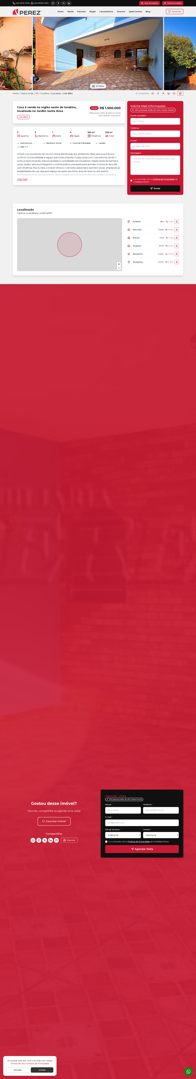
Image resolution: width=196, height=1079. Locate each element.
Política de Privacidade (164, 179)
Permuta (81, 11)
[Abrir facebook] (58, 3)
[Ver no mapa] (176, 221)
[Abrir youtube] (63, 3)
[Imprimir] (180, 93)
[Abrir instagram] (53, 3)
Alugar (92, 11)
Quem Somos (135, 11)
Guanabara (56, 93)
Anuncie (121, 11)
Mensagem (135, 153)
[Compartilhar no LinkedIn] (169, 93)
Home (60, 11)
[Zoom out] (119, 268)
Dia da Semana (113, 829)
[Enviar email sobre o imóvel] (174, 93)
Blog (148, 11)
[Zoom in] (119, 264)
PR (36, 93)
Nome (108, 804)
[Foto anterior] (6, 53)
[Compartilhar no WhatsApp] (153, 93)
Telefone (135, 128)
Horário (147, 829)
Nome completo (138, 115)
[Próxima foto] (190, 53)
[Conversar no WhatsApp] (188, 1071)
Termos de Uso (17, 1063)
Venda (70, 11)
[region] (69, 244)
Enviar (157, 188)
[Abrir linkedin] (69, 3)
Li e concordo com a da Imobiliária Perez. (155, 180)
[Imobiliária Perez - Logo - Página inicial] (27, 11)
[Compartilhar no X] (163, 93)
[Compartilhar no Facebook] (158, 93)
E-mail (133, 140)
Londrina (45, 93)
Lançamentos (106, 11)
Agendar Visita (144, 849)
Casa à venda (27, 93)
